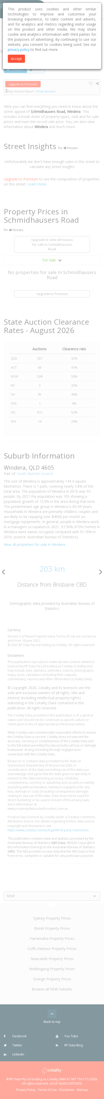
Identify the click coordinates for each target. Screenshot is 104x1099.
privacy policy (19, 49)
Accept (16, 58)
